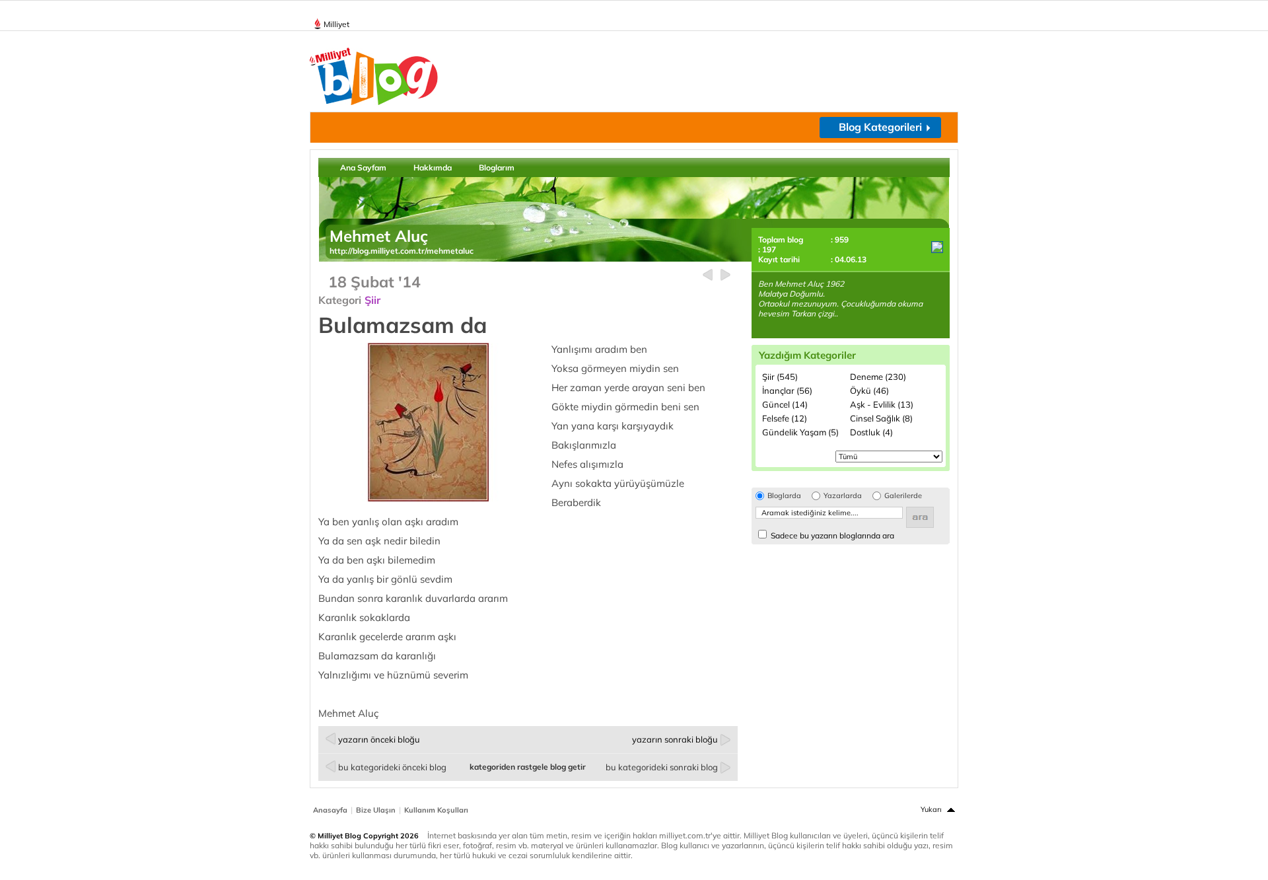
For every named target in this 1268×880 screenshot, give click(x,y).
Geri (707, 275)
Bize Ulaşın (376, 810)
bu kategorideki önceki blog (392, 767)
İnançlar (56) (787, 390)
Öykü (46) (869, 390)
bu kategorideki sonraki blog (662, 767)
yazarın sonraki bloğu (675, 739)
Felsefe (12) (784, 418)
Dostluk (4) (871, 432)
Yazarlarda (843, 496)
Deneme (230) (878, 376)
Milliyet (336, 24)
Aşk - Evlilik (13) (881, 404)
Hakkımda (432, 167)
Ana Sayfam (363, 167)
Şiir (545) (780, 376)
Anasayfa (330, 810)
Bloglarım (496, 167)
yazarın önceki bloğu (379, 739)
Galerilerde (903, 496)
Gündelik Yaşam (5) (800, 432)
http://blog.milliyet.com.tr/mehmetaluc (402, 251)
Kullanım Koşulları (436, 810)
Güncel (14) (785, 404)
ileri (725, 275)
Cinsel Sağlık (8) (881, 418)
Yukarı (931, 809)
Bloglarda (784, 496)
